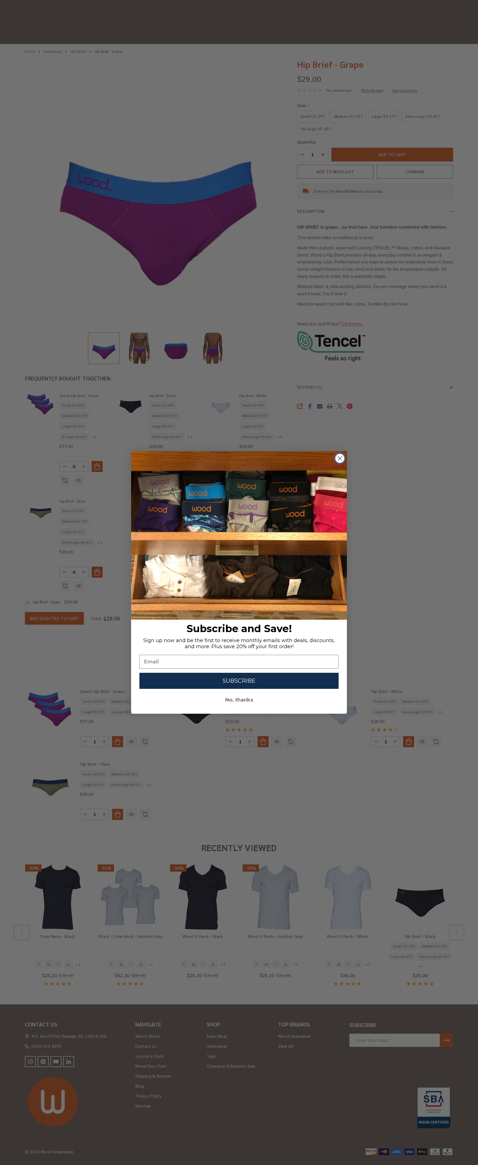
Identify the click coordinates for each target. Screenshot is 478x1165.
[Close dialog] (340, 458)
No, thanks (239, 700)
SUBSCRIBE (239, 680)
